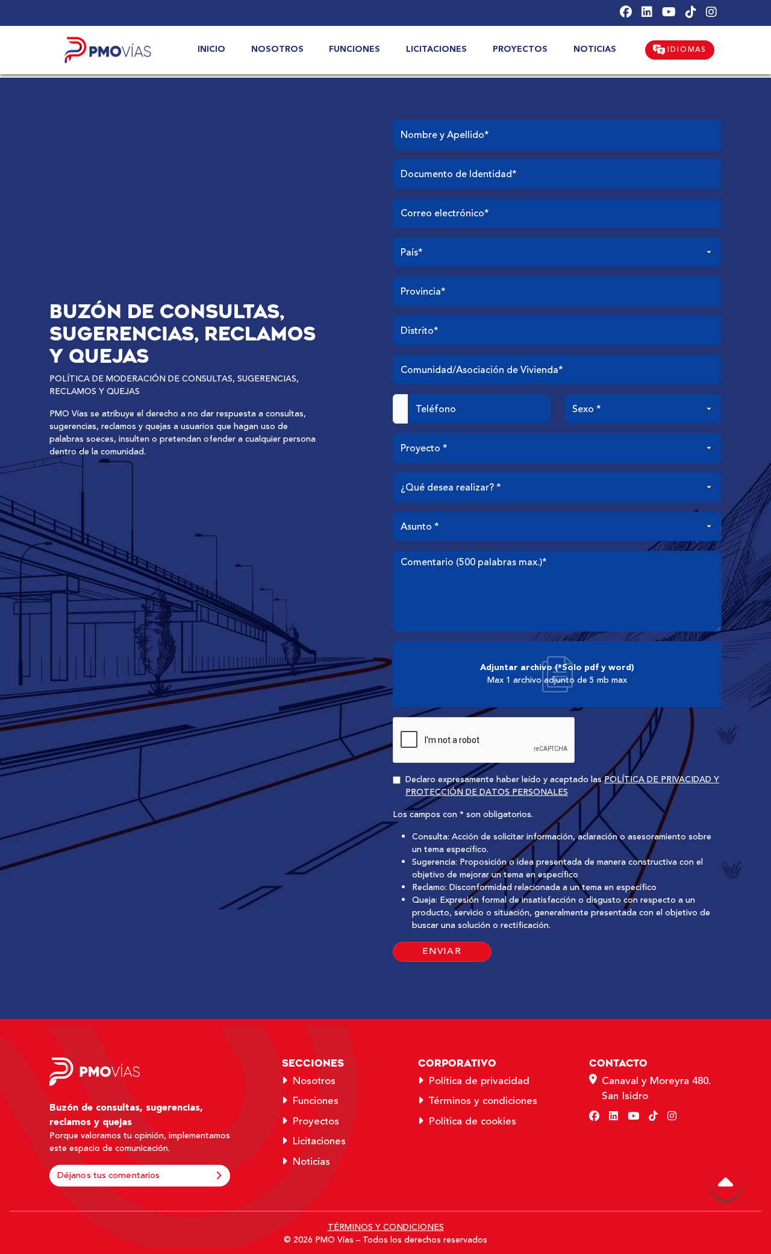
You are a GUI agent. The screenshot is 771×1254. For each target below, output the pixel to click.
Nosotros (314, 1081)
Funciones (315, 1101)
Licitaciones (319, 1141)
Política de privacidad (478, 1081)
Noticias (311, 1162)
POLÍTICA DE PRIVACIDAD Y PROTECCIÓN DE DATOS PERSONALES (562, 786)
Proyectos (315, 1121)
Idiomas (686, 49)
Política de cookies (472, 1121)
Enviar (442, 951)
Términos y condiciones (482, 1101)
